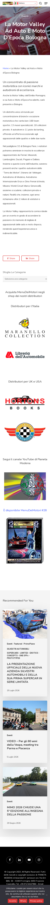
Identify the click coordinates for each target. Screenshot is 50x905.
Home (6, 68)
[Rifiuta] (46, 895)
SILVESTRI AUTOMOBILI (18, 649)
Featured (18, 644)
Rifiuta (23, 901)
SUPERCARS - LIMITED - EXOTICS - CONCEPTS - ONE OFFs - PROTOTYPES (23, 655)
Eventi (24, 16)
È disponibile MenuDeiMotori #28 (25, 510)
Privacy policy (36, 901)
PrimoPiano (29, 644)
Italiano (21, 3)
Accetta (12, 901)
